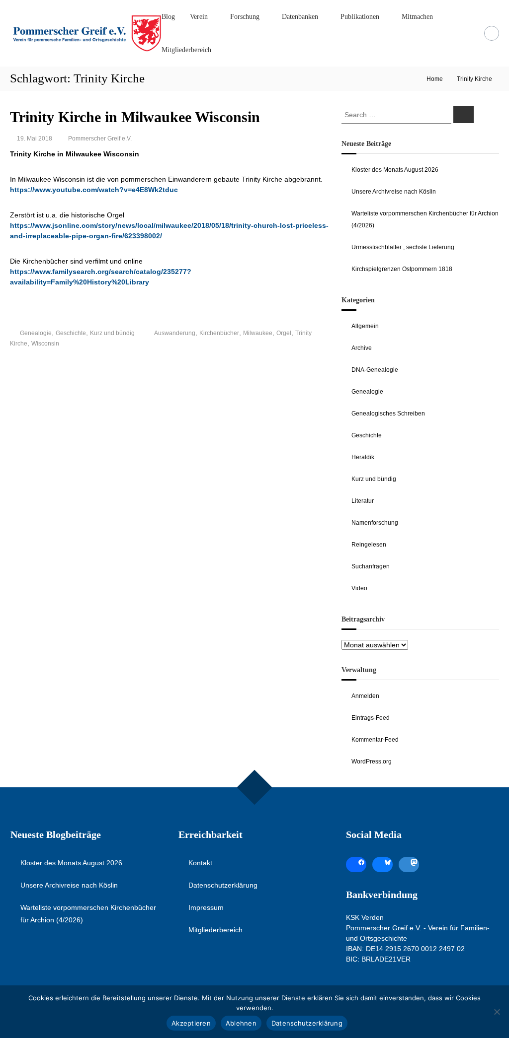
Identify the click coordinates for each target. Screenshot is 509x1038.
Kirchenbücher (219, 333)
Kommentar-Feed (375, 739)
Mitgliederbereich (186, 50)
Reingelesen (368, 544)
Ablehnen (241, 1023)
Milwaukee (257, 333)
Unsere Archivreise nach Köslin (393, 191)
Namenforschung (374, 522)
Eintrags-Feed (370, 717)
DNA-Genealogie (374, 369)
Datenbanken (300, 16)
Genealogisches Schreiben (388, 413)
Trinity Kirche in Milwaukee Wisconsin (135, 117)
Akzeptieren (191, 1023)
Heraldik (362, 457)
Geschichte (71, 333)
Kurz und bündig (112, 333)
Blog (168, 16)
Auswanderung (174, 333)
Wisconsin (45, 343)
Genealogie (36, 333)
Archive (361, 348)
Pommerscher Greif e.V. (100, 138)
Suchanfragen (370, 566)
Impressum (206, 907)
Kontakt (200, 863)
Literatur (362, 500)
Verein (199, 16)
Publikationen (359, 16)
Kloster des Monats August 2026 (394, 169)
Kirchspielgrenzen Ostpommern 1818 (401, 269)
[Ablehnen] (497, 1012)
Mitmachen (417, 16)
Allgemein (365, 326)
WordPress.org (371, 761)
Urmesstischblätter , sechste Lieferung (402, 247)
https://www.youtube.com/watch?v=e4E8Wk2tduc (94, 190)
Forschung (244, 16)
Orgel (283, 333)
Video (359, 588)
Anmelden (365, 695)
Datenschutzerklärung (222, 885)
